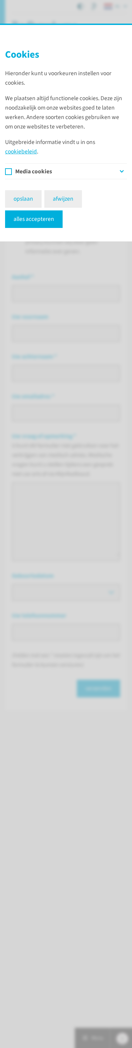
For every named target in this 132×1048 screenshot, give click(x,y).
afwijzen (63, 199)
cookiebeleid (21, 151)
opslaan (23, 199)
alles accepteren (34, 219)
